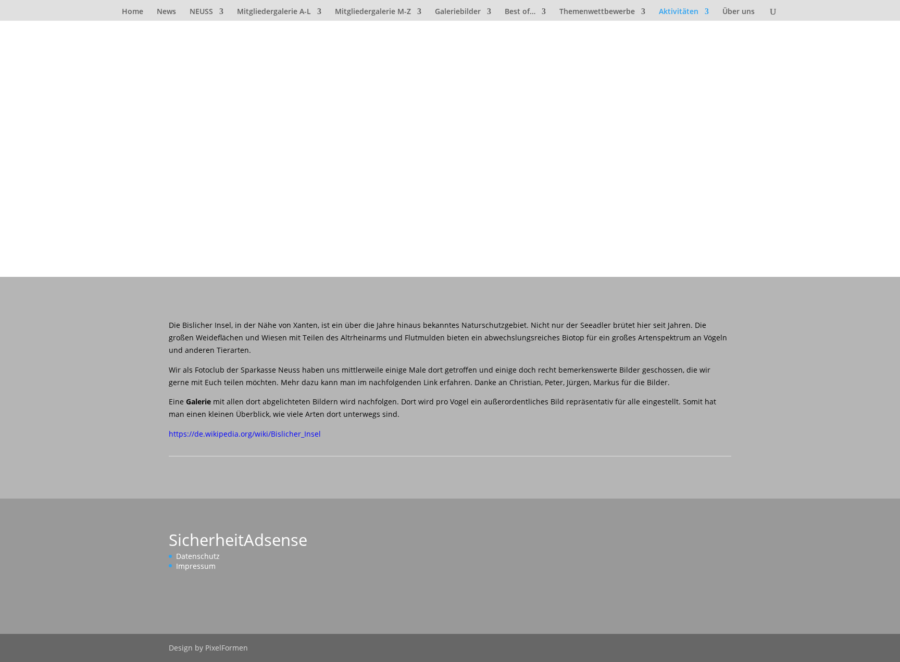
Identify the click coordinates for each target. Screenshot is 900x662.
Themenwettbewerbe (597, 12)
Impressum (196, 566)
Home (132, 12)
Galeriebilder (458, 12)
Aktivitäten (678, 12)
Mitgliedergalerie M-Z (373, 12)
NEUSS (201, 12)
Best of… (520, 12)
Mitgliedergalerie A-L (274, 12)
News (166, 12)
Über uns (738, 12)
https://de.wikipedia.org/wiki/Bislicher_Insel (245, 434)
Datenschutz (198, 556)
